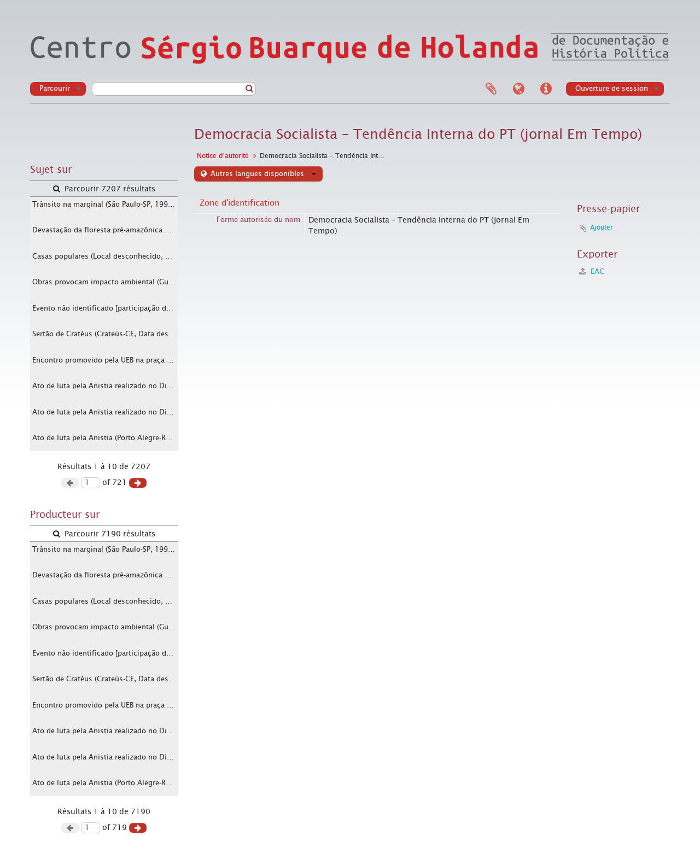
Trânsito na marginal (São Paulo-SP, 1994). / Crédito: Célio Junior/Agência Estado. (105, 204)
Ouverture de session (611, 88)
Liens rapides (545, 89)
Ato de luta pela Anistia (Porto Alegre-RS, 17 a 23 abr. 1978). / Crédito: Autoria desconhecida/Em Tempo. (105, 438)
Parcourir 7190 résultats (108, 533)
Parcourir (54, 88)
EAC (596, 271)
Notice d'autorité (223, 156)
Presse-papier (491, 89)
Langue (518, 89)
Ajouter (601, 227)
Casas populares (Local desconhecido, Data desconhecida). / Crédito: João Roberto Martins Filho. (105, 256)
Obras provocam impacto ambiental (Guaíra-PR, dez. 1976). (105, 282)
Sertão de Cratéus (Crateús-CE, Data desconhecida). (105, 334)
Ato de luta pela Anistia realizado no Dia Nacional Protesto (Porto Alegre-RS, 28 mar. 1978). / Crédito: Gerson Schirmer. (105, 386)
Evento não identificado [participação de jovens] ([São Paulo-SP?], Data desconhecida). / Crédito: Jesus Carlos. (105, 308)
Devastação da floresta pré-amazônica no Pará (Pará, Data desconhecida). (105, 230)
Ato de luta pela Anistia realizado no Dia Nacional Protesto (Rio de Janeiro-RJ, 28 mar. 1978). (105, 412)
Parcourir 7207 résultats (108, 188)
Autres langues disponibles (257, 174)
